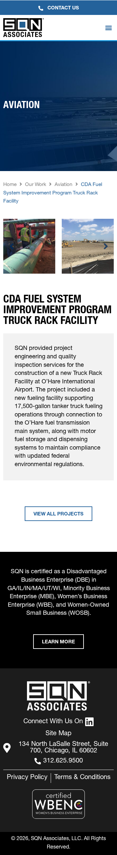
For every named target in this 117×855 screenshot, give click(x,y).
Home (10, 184)
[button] (108, 27)
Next (105, 246)
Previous (11, 246)
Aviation (63, 184)
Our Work (35, 184)
